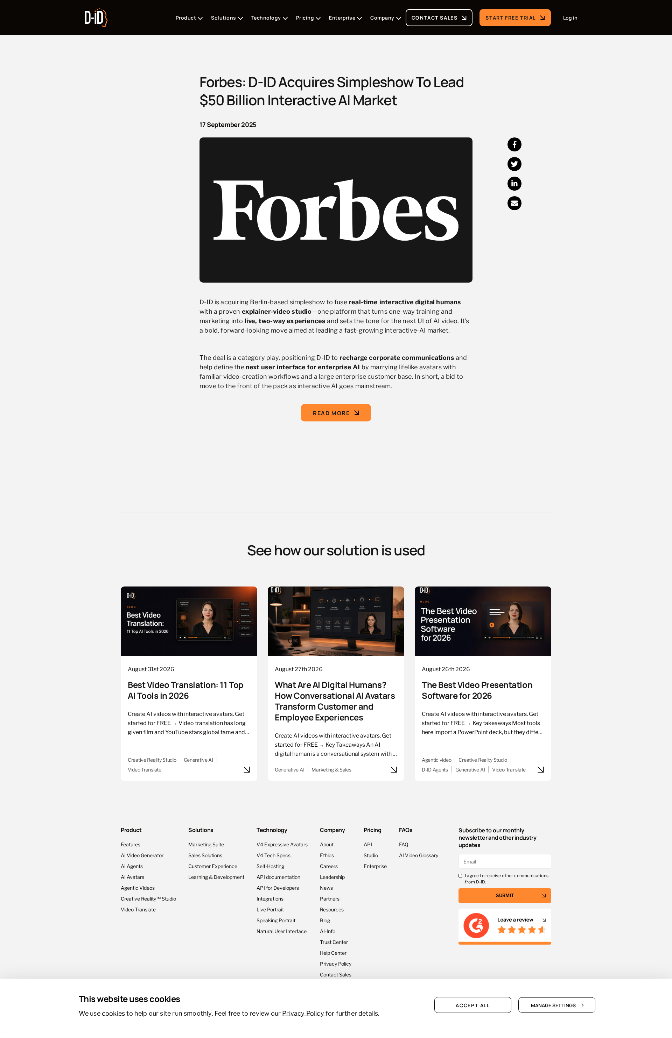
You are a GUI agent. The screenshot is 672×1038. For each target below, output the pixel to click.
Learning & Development (216, 876)
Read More (331, 412)
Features (130, 844)
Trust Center (334, 941)
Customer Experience (212, 865)
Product (131, 829)
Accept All (473, 1005)
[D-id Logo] (96, 15)
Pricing (373, 829)
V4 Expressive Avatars (282, 844)
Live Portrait (270, 909)
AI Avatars (132, 876)
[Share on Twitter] (514, 164)
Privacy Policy (335, 963)
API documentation (278, 876)
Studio (371, 855)
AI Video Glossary (418, 855)
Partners (330, 898)
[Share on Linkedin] (514, 184)
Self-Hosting (270, 865)
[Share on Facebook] (514, 144)
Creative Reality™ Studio (148, 898)
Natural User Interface (282, 930)
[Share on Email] (514, 203)
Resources (332, 909)
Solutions (201, 829)
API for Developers (278, 887)
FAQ (403, 844)
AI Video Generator (142, 855)
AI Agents (132, 865)
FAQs (406, 829)
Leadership (332, 876)
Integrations (270, 898)
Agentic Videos (138, 887)
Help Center (333, 952)
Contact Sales (435, 17)
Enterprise (375, 865)
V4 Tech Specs (273, 855)
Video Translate (138, 909)
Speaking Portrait (276, 920)
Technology (272, 829)
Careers (329, 865)
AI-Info (327, 930)
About (327, 844)
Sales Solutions (205, 855)
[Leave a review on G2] (504, 927)
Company (332, 829)
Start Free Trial (510, 17)
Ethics (327, 855)
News (326, 887)
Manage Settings (553, 1005)
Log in (570, 17)
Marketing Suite (206, 844)
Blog (325, 920)
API (368, 844)
